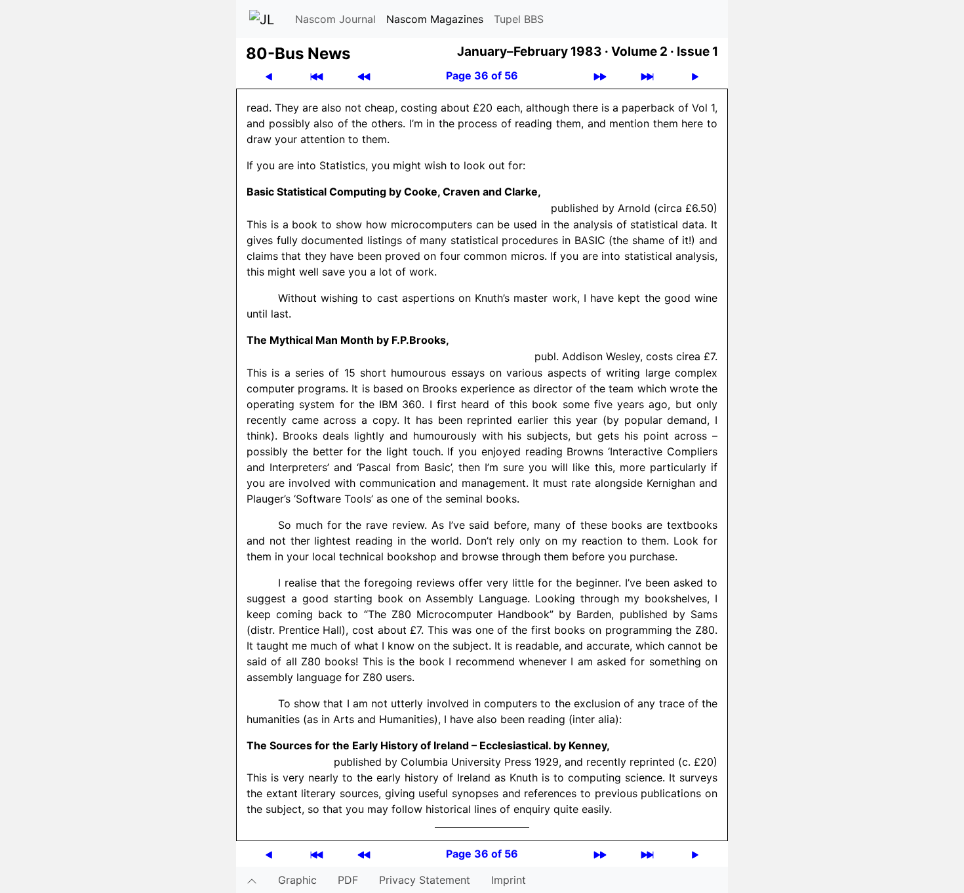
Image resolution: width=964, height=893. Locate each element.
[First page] (316, 76)
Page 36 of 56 (482, 75)
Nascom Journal (335, 19)
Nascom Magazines (434, 19)
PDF (348, 879)
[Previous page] (269, 76)
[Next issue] (600, 76)
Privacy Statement (424, 879)
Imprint (508, 879)
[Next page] (695, 76)
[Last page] (647, 76)
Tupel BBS (519, 19)
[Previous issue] (364, 76)
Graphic (297, 879)
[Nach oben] (252, 880)
